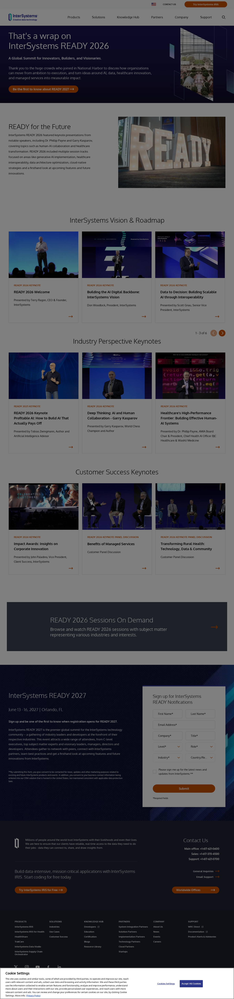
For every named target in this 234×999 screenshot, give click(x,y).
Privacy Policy (33, 995)
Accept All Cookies (191, 983)
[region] (117, 983)
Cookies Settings (166, 983)
